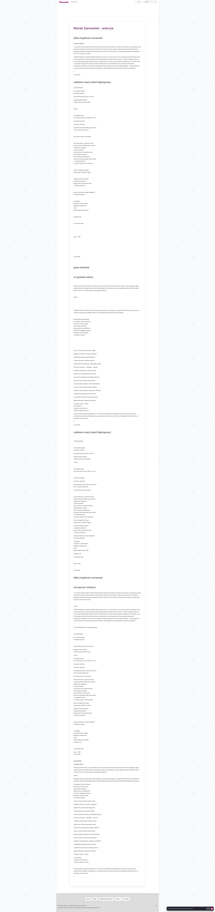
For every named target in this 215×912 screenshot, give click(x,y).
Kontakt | (84, 907)
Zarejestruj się (84, 1)
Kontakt (126, 899)
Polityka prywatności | (69, 907)
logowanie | (61, 907)
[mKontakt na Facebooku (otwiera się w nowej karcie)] (156, 905)
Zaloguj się (74, 1)
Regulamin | (79, 907)
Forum (88, 899)
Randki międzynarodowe (106, 899)
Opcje (117, 899)
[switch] (138, 1)
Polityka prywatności (198, 908)
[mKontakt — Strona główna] (64, 2)
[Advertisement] (107, 14)
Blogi (94, 899)
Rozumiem (209, 908)
